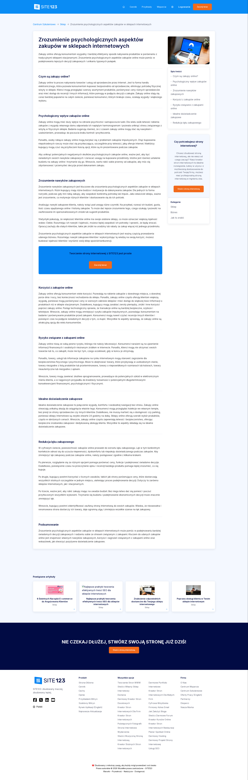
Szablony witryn (87, 703)
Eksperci (185, 703)
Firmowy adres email (159, 707)
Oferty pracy (191, 695)
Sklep (63, 24)
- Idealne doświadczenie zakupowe (183, 116)
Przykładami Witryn (88, 699)
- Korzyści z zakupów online (185, 99)
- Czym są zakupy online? (184, 76)
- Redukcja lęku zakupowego (186, 122)
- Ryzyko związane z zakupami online (187, 107)
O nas (184, 682)
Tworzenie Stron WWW (129, 682)
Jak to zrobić (177, 218)
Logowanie (184, 7)
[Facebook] (35, 700)
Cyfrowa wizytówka (158, 703)
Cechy (82, 691)
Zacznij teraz (202, 7)
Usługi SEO (154, 748)
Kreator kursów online (160, 719)
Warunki (106, 771)
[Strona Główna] (123, 6)
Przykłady (147, 7)
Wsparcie (161, 7)
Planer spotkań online (159, 732)
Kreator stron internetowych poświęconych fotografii (129, 719)
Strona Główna (86, 682)
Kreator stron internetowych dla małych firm (161, 695)
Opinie (82, 695)
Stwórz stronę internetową (189, 189)
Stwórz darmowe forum (161, 715)
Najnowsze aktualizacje (90, 711)
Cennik (133, 7)
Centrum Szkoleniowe (44, 24)
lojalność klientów (58, 241)
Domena (122, 695)
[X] (41, 700)
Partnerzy (185, 699)
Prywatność (117, 771)
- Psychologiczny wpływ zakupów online (189, 83)
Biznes (174, 212)
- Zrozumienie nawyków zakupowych (183, 92)
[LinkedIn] (47, 700)
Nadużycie (128, 771)
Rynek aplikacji (90, 707)
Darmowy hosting (157, 736)
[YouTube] (53, 700)
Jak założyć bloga (157, 711)
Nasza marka (187, 707)
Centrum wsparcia (190, 686)
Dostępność (140, 771)
